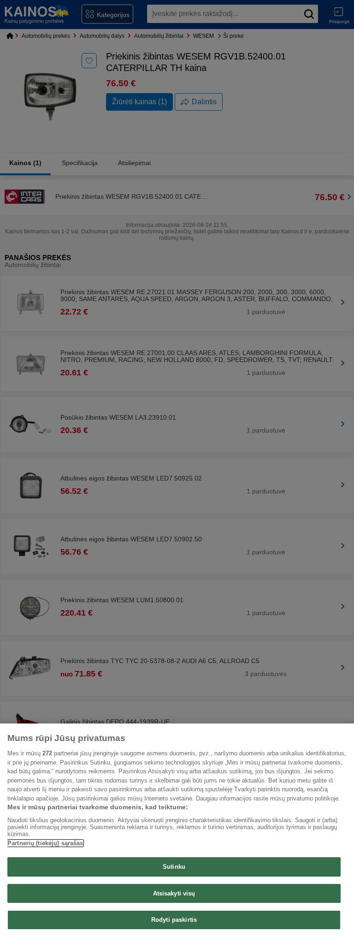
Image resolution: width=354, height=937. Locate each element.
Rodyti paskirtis (174, 919)
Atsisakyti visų (174, 893)
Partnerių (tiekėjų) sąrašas (45, 843)
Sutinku (174, 866)
